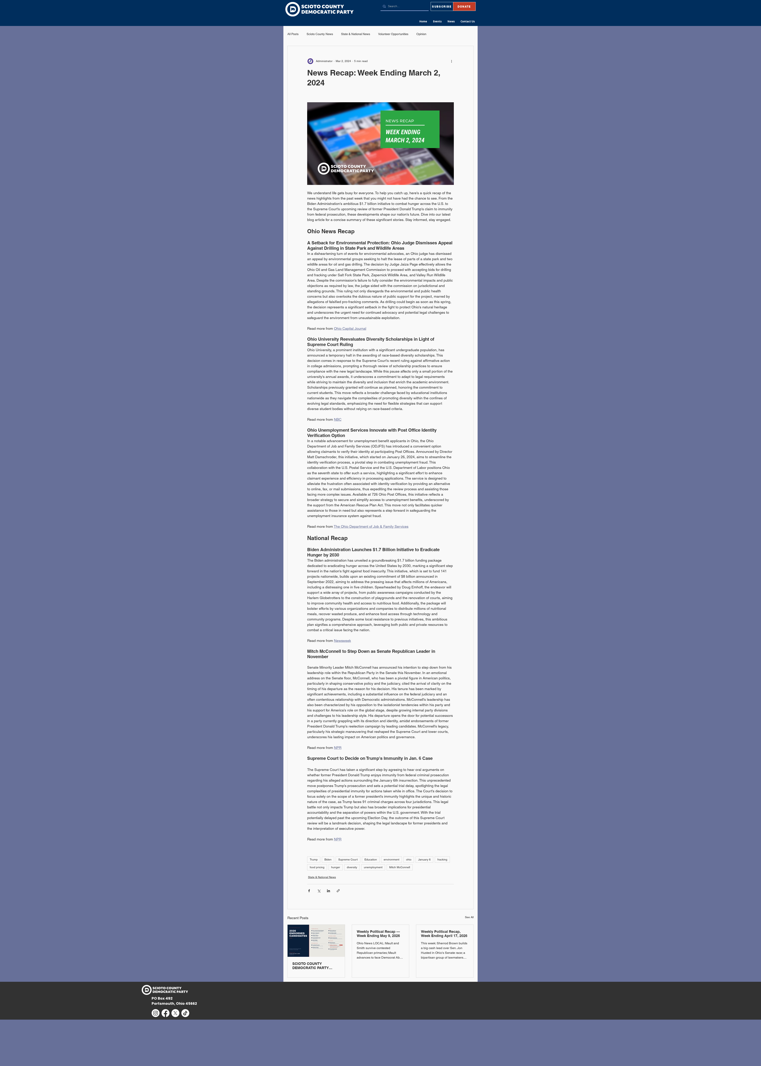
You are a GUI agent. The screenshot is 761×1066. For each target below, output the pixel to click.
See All (469, 917)
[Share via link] (338, 891)
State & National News (355, 34)
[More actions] (451, 61)
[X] (175, 1013)
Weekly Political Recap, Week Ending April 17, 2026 (444, 933)
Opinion (421, 34)
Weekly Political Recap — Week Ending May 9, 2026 (378, 933)
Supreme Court (348, 859)
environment (391, 859)
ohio (408, 859)
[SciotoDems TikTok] (185, 1013)
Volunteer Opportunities (393, 34)
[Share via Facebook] (309, 891)
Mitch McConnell (399, 867)
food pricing (317, 867)
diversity (352, 867)
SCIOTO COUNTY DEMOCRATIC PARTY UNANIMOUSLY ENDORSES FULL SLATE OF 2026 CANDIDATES (315, 966)
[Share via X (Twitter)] (319, 891)
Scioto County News (320, 34)
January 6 (424, 859)
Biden (328, 859)
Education (370, 859)
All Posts (293, 34)
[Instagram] (156, 1013)
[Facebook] (165, 1013)
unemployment (373, 867)
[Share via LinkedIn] (328, 891)
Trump (314, 859)
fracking (442, 859)
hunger (335, 867)
